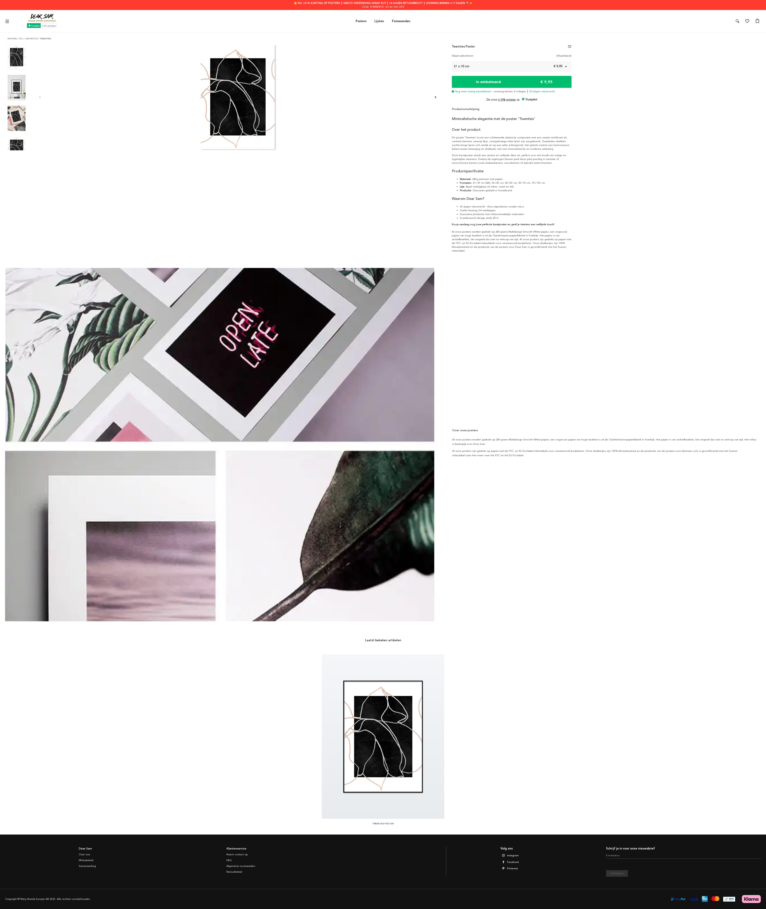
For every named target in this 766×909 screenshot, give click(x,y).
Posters (361, 21)
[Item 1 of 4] (238, 97)
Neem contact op (237, 854)
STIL (21, 38)
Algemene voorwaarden (240, 866)
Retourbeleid (234, 871)
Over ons (84, 854)
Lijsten (379, 21)
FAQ (229, 860)
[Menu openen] (7, 21)
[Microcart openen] (757, 21)
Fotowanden (401, 21)
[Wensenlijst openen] (747, 21)
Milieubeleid (86, 860)
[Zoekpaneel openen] (737, 21)
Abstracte (31, 38)
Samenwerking (87, 866)
